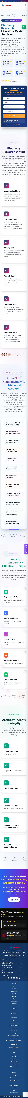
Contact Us (14, 991)
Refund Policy (14, 1064)
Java (14, 1008)
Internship (14, 1075)
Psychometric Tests (14, 1085)
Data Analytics (14, 1033)
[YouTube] (19, 978)
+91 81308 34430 (8, 967)
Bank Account (14, 1001)
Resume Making (14, 1077)
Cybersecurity (14, 1028)
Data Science (14, 1030)
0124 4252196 (7, 970)
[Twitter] (11, 978)
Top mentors (14, 1052)
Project (14, 993)
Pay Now (14, 1011)
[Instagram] (14, 978)
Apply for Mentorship (14, 1047)
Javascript (14, 1003)
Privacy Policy (14, 1061)
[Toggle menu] (25, 4)
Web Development (14, 1023)
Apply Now (14, 900)
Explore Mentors (14, 1050)
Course (14, 996)
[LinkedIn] (17, 978)
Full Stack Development (14, 1035)
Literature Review (14, 15)
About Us (14, 988)
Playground (14, 1013)
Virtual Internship (14, 1092)
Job (14, 1090)
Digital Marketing (14, 1038)
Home (2, 15)
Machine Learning (14, 1025)
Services (8, 15)
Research (14, 1082)
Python (14, 1006)
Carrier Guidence (14, 1080)
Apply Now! (23, 1)
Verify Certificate (14, 1059)
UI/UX (14, 1020)
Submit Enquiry (14, 116)
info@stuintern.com (8, 972)
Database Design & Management (14, 1040)
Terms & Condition (14, 1066)
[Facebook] (8, 978)
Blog (14, 998)
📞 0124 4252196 (18, 124)
